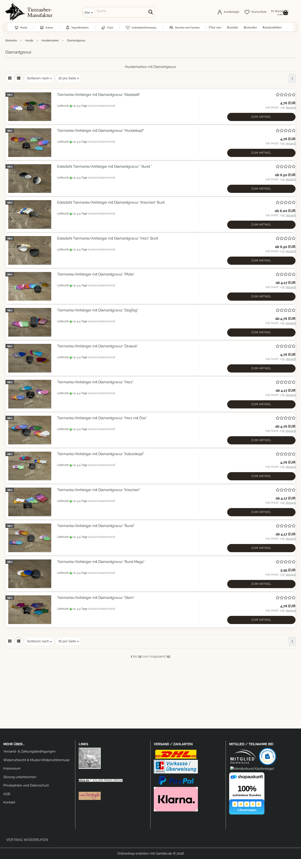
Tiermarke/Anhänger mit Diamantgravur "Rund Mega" (101, 562)
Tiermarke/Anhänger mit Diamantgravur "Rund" (95, 526)
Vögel (110, 27)
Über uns (215, 27)
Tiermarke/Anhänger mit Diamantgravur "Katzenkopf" (100, 454)
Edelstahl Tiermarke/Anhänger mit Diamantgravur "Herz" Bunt (107, 238)
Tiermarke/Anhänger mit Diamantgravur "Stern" (95, 598)
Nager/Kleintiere (80, 27)
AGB (6, 794)
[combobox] (39, 78)
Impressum (11, 768)
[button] (9, 78)
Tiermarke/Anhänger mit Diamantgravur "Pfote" (95, 274)
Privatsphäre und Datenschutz (26, 785)
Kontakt (232, 27)
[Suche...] (150, 12)
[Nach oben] (288, 852)
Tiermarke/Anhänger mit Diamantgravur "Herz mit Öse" (102, 418)
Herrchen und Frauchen (187, 27)
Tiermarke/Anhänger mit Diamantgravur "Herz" (95, 382)
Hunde (23, 27)
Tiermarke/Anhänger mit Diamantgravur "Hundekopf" (100, 131)
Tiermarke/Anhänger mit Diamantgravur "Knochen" (98, 490)
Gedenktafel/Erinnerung (144, 27)
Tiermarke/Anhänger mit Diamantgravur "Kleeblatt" (98, 95)
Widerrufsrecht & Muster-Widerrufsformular (36, 760)
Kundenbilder (272, 27)
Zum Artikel (261, 116)
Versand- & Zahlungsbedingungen (29, 751)
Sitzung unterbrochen (19, 777)
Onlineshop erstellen (133, 853)
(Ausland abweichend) (101, 105)
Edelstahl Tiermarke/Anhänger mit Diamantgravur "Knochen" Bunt (111, 202)
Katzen (49, 27)
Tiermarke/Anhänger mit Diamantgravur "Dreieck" (97, 346)
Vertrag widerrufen (27, 840)
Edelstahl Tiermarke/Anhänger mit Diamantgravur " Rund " (104, 166)
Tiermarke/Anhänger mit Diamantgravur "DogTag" (97, 310)
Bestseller (250, 27)
